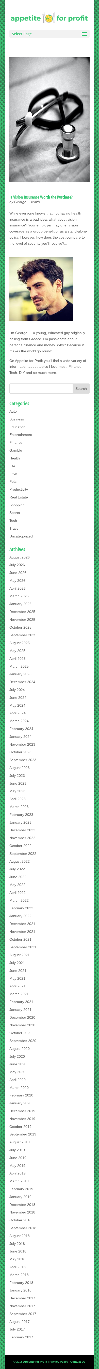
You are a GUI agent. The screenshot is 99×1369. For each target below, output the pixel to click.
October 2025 (20, 627)
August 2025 (19, 643)
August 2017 (19, 1322)
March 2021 (19, 994)
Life (12, 466)
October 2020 (20, 1033)
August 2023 (19, 768)
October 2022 (20, 846)
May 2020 (17, 1072)
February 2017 (21, 1337)
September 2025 (22, 635)
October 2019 (20, 1127)
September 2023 (22, 760)
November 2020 (22, 1025)
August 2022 (19, 861)
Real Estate (18, 497)
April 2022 (17, 893)
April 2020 (17, 1080)
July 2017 (17, 1329)
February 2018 (21, 1283)
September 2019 (22, 1134)
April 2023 (17, 799)
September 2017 (22, 1314)
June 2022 (17, 877)
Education (17, 427)
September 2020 (22, 1041)
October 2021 (20, 939)
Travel (14, 528)
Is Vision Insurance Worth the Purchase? (41, 197)
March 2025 (19, 666)
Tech (13, 520)
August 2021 (19, 955)
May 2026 (17, 581)
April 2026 (17, 588)
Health (34, 202)
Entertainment (20, 435)
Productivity (18, 489)
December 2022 (22, 830)
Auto (13, 411)
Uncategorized (21, 536)
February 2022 (21, 908)
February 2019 (21, 1189)
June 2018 (17, 1251)
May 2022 (17, 885)
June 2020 (17, 1064)
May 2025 (17, 651)
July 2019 (17, 1150)
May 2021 (17, 978)
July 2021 (17, 963)
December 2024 (22, 682)
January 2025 (20, 674)
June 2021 (17, 971)
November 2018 (22, 1212)
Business (16, 419)
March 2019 (19, 1181)
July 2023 (17, 776)
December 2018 (22, 1205)
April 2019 (17, 1173)
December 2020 (22, 1017)
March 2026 (19, 596)
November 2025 (22, 620)
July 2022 (17, 869)
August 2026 (19, 557)
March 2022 (19, 900)
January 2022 (20, 916)
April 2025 (17, 659)
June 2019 (17, 1158)
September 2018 (22, 1228)
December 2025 (22, 612)
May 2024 (17, 705)
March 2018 (19, 1275)
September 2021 (22, 947)
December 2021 (22, 924)
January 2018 (20, 1290)
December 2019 (22, 1111)
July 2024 (17, 690)
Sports (14, 513)
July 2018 (17, 1244)
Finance (15, 442)
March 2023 (19, 807)
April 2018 (17, 1267)
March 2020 (19, 1088)
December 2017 (22, 1298)
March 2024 (19, 721)
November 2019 (22, 1119)
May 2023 (17, 791)
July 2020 (17, 1056)
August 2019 (19, 1142)
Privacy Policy (59, 1361)
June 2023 (17, 783)
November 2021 (22, 932)
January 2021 (20, 1010)
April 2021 (17, 986)
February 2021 (21, 1002)
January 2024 (20, 737)
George (20, 202)
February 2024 (21, 729)
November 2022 (22, 838)
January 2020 (20, 1103)
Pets (12, 481)
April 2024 (17, 713)
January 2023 (20, 822)
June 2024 (17, 698)
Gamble (15, 450)
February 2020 (21, 1095)
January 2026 (20, 604)
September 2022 (22, 854)
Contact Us (77, 1361)
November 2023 (22, 744)
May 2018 (17, 1259)
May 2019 (17, 1166)
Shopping (17, 505)
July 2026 (17, 565)
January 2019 (20, 1197)
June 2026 (17, 573)
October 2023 (20, 752)
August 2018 (19, 1236)
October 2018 (20, 1220)
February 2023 (21, 815)
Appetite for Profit (29, 361)
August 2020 (19, 1049)
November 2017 (22, 1306)
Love (13, 474)
